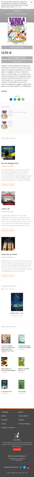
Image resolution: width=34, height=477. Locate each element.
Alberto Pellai (21, 349)
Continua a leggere (8, 184)
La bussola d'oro (6, 391)
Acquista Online (17, 61)
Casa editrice (23, 416)
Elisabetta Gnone (17, 315)
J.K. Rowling (4, 372)
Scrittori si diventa (8, 427)
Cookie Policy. (18, 7)
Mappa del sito (14, 472)
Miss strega (22, 391)
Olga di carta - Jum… (17, 313)
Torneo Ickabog (24, 423)
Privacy (8, 472)
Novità (3, 416)
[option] (17, 305)
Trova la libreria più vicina (17, 57)
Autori (3, 423)
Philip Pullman (4, 393)
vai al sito (17, 449)
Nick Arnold (21, 372)
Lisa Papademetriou (22, 13)
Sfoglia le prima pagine (17, 47)
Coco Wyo (3, 352)
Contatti (4, 420)
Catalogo (4, 412)
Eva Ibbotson (21, 393)
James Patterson (11, 13)
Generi (20, 412)
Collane (21, 420)
